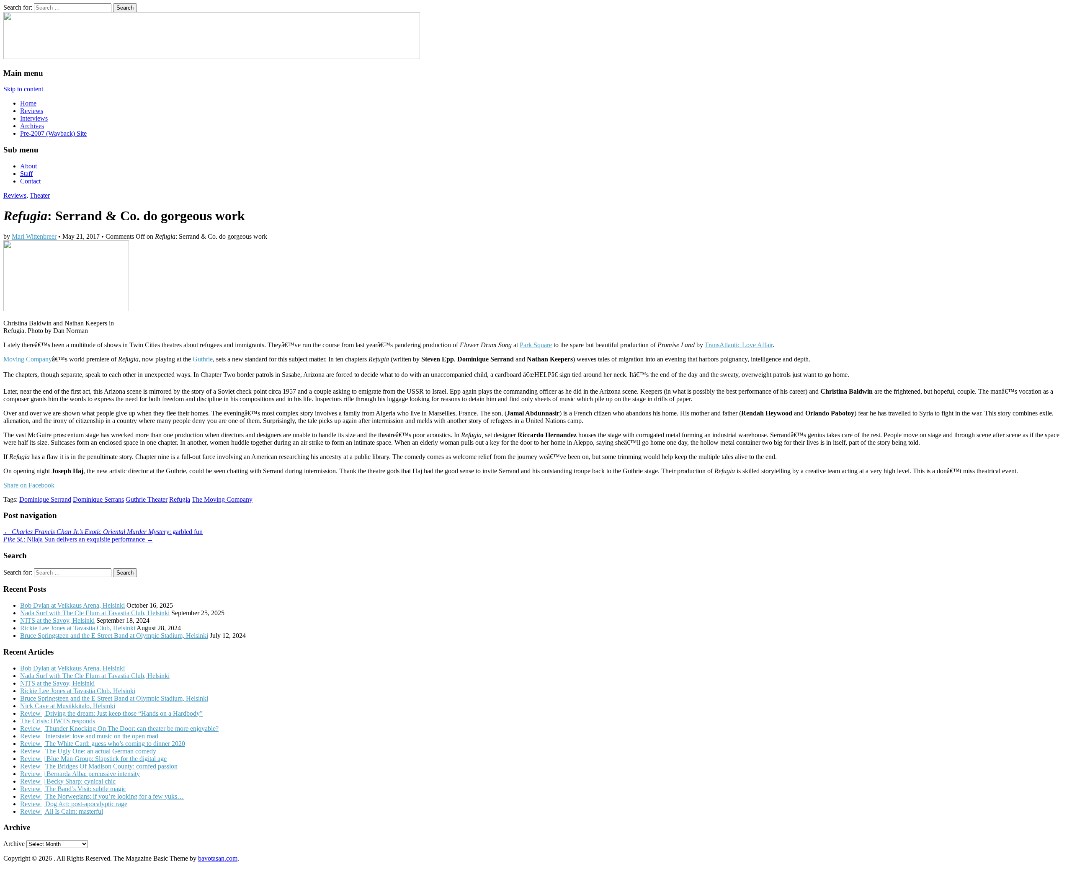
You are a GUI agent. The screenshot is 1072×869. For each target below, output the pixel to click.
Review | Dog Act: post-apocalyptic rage (73, 803)
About (28, 166)
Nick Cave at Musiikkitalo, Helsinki (67, 705)
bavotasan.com (217, 858)
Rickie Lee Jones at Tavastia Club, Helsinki (77, 628)
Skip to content (23, 89)
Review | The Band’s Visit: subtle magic (73, 788)
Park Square (536, 344)
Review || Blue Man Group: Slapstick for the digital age (93, 758)
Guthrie (203, 359)
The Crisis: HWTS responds (57, 721)
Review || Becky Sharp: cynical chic (68, 781)
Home (28, 103)
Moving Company (27, 359)
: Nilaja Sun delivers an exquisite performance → (78, 539)
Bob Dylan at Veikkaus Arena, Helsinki (72, 605)
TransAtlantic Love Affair (739, 344)
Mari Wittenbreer (34, 236)
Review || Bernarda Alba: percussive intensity (80, 773)
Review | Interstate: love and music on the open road (89, 736)
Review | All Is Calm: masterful (61, 811)
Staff (26, 173)
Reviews (31, 110)
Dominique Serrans (98, 499)
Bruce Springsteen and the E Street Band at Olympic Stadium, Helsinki (114, 635)
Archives (32, 125)
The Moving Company (222, 499)
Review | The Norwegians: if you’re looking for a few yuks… (102, 796)
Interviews (34, 118)
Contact (30, 181)
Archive (14, 843)
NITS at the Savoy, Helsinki (57, 620)
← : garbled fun (103, 531)
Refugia (179, 499)
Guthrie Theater (147, 499)
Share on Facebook (28, 485)
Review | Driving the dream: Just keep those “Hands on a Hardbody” (111, 713)
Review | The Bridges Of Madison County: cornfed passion (99, 766)
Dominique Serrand (45, 499)
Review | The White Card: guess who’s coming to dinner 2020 (102, 743)
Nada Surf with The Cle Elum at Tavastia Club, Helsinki (95, 612)
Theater (40, 195)
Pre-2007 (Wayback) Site (53, 133)
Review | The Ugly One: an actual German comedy (88, 751)
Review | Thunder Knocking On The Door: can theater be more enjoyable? (119, 728)
